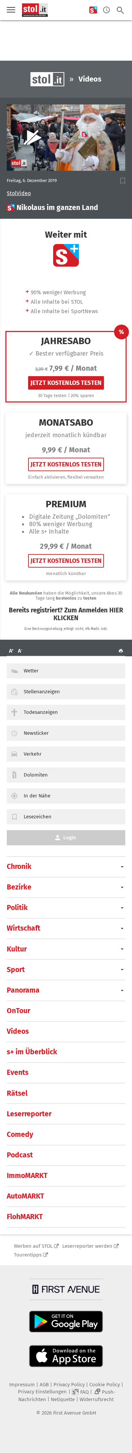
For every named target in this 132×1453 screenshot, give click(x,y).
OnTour (18, 1010)
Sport (16, 969)
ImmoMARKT (27, 1175)
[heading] (66, 208)
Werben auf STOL (33, 1246)
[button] (122, 181)
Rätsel (17, 1093)
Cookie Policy (104, 1385)
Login (69, 838)
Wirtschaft (23, 928)
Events (17, 1072)
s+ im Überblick (32, 1052)
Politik (17, 907)
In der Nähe (37, 796)
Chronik (19, 866)
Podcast (20, 1155)
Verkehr (33, 754)
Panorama (23, 990)
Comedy (20, 1134)
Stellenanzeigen (42, 692)
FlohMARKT (25, 1216)
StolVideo (19, 193)
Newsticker (36, 733)
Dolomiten (36, 775)
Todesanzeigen (41, 712)
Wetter (31, 671)
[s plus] (93, 10)
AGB (44, 1385)
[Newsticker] (106, 10)
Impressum (22, 1385)
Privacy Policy (69, 1385)
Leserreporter (29, 1114)
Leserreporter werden (87, 1246)
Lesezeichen (37, 817)
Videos (18, 1031)
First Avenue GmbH (74, 1413)
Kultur (17, 949)
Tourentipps (28, 1255)
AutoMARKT (25, 1196)
